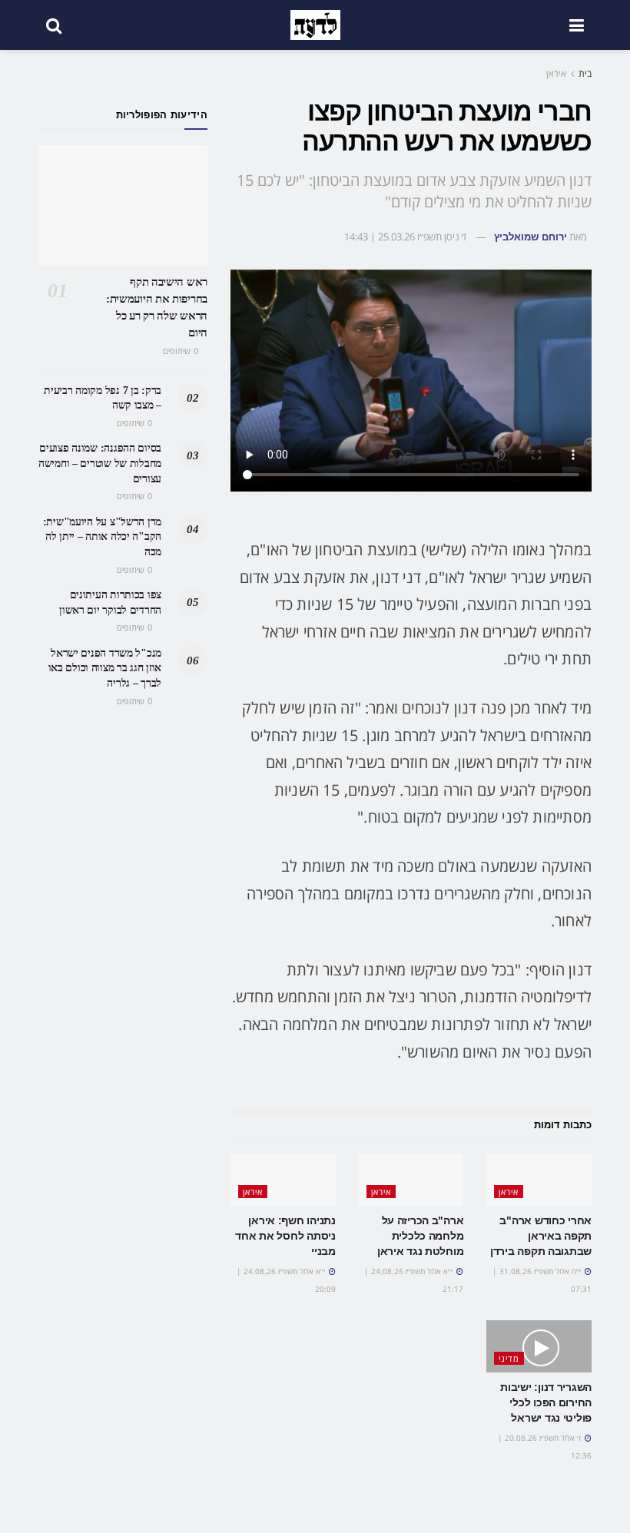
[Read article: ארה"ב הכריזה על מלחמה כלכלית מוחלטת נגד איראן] (411, 1180)
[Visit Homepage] (315, 25)
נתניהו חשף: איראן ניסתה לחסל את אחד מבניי (285, 1235)
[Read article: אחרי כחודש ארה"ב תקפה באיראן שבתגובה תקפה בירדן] (539, 1180)
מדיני (509, 1358)
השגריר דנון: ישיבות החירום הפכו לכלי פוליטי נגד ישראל (546, 1402)
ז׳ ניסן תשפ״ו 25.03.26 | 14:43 (405, 236)
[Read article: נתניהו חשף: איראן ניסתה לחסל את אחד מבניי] (283, 1180)
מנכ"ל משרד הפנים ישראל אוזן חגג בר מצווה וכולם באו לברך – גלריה (104, 668)
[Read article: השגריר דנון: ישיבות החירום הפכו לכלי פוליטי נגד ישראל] (539, 1346)
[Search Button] (53, 25)
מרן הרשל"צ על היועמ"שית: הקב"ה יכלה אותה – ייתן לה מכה (102, 537)
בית (585, 73)
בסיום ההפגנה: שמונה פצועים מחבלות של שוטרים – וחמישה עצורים (99, 463)
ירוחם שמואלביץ (530, 237)
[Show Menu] (576, 25)
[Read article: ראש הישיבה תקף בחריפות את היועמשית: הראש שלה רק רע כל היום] (122, 205)
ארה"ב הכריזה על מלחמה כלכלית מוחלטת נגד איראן (420, 1235)
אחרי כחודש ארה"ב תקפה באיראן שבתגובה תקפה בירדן (541, 1235)
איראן (556, 73)
